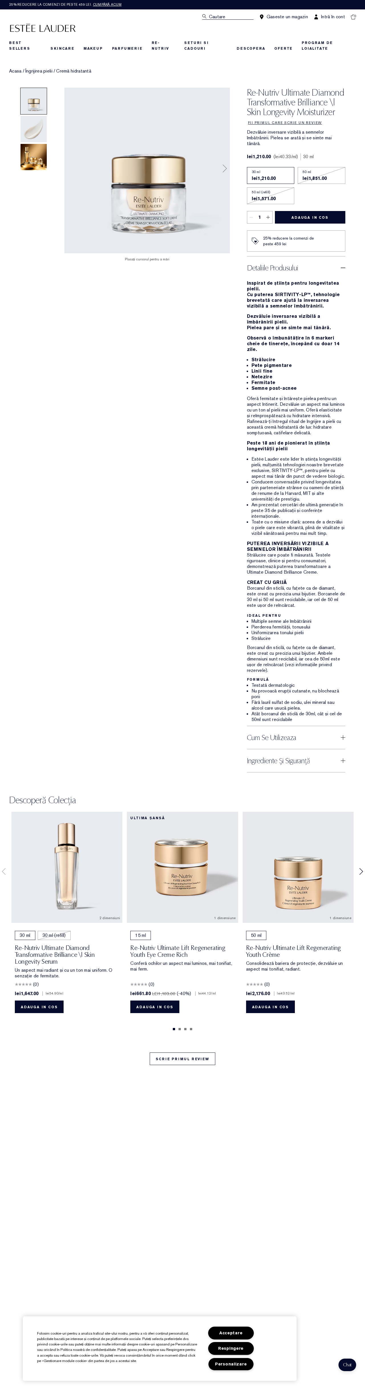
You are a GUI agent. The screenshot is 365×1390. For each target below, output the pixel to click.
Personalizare (231, 1364)
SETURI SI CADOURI (196, 46)
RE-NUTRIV (160, 46)
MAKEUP (93, 48)
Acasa (15, 71)
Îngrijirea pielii (38, 71)
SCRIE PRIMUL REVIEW (182, 1059)
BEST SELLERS (19, 46)
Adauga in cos (309, 217)
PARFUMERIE (127, 48)
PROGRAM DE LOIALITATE (317, 46)
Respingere (231, 1348)
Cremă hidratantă (73, 71)
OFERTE (283, 48)
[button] (347, 1364)
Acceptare (230, 1333)
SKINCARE (62, 48)
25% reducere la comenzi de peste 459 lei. (65, 4)
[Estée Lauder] (42, 27)
